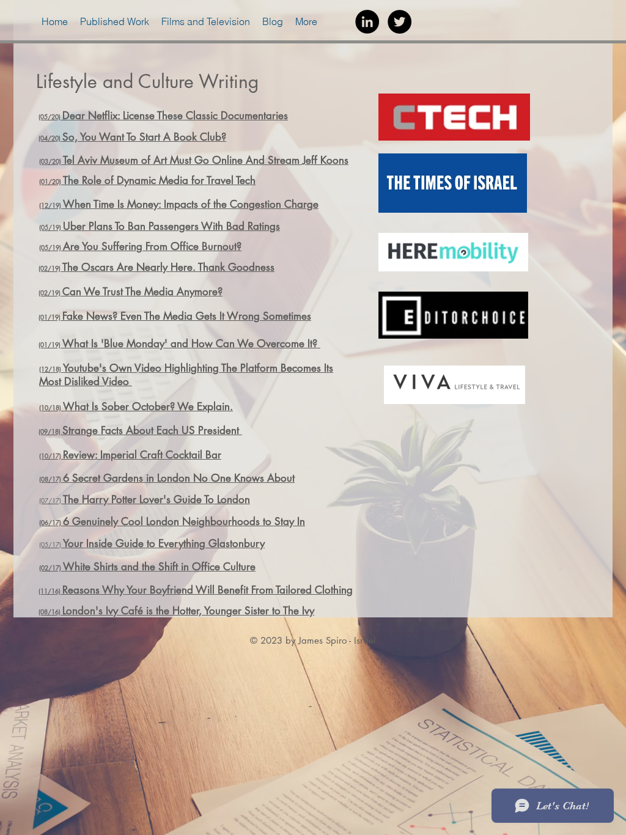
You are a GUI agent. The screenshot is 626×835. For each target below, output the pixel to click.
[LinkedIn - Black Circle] (367, 22)
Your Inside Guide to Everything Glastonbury (164, 543)
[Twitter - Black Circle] (399, 22)
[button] (114, 21)
